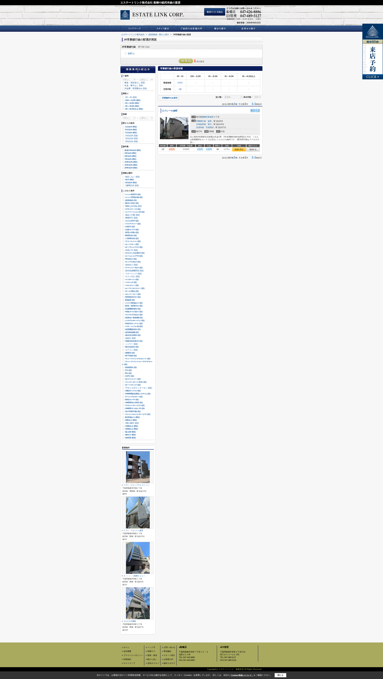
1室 (180, 89)
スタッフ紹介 (169, 655)
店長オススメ (153, 663)
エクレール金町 (170, 110)
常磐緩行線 (201, 121)
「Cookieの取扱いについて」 (241, 675)
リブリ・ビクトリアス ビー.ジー (136, 485)
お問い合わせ (169, 647)
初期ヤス (151, 651)
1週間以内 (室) (132, 185)
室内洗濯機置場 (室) (134, 271)
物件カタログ (169, 663)
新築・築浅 (152, 655)
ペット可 (151, 647)
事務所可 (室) (131, 218)
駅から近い (152, 659)
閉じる (280, 675)
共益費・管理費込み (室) (136, 88)
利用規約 (127, 659)
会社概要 (127, 651)
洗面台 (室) (130, 338)
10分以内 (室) (131, 135)
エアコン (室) (131, 350)
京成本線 (200, 127)
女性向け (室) (131, 265)
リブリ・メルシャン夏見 (133, 530)
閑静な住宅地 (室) (133, 206)
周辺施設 (167, 651)
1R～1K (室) (131, 97)
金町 (131, 53)
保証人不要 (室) (132, 215)
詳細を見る (239, 149)
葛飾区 (205, 117)
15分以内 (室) (131, 138)
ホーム (126, 647)
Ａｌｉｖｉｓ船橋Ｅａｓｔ (134, 576)
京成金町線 (201, 124)
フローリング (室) (133, 273)
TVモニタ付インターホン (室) (138, 388)
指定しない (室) (132, 177)
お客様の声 (168, 659)
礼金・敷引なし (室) (134, 85)
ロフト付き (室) (132, 276)
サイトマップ (129, 663)
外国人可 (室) (131, 250)
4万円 (180, 83)
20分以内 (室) (131, 141)
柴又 (210, 124)
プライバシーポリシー (133, 655)
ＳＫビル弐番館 (129, 621)
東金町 (211, 117)
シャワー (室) (131, 344)
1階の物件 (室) (132, 423)
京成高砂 (210, 127)
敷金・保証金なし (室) (135, 82)
